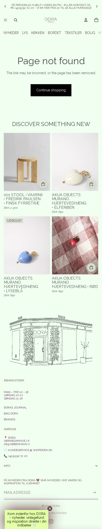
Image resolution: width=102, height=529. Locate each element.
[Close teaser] (49, 508)
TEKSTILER (73, 33)
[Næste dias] (97, 6)
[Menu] (5, 20)
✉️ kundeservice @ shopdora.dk (28, 450)
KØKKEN (37, 33)
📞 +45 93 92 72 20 (16, 456)
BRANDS (9, 419)
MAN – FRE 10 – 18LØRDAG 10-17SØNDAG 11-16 (16, 395)
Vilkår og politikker (51, 513)
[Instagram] (51, 521)
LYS (25, 33)
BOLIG (90, 33)
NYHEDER (11, 33)
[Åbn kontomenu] (86, 20)
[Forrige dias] (5, 6)
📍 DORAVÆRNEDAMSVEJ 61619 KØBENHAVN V (17, 441)
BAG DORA (11, 413)
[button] (26, 519)
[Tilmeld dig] (94, 492)
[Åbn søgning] (15, 20)
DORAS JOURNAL (15, 407)
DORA (56, 506)
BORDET (54, 33)
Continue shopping (51, 90)
